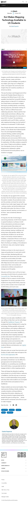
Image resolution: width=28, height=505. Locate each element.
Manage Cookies (5, 497)
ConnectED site (5, 276)
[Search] (23, 2)
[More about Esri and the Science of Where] (3, 455)
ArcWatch (4, 5)
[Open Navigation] (26, 2)
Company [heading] (3, 468)
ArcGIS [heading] (2, 460)
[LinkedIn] (24, 453)
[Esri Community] (19, 456)
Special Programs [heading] (5, 471)
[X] (22, 453)
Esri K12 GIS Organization (8, 355)
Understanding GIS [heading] (5, 465)
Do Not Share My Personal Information (10, 500)
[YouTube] (24, 456)
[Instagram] (22, 456)
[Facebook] (19, 453)
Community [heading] (3, 463)
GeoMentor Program (14, 322)
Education (9, 13)
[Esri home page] (3, 2)
